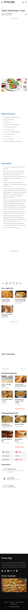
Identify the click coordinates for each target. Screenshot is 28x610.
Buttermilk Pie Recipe (19, 440)
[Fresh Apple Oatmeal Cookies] (7, 394)
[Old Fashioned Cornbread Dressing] (7, 419)
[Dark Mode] (23, 2)
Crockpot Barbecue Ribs (6, 440)
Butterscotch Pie (19, 424)
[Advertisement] (14, 33)
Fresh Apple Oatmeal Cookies (7, 400)
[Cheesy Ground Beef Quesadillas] (7, 309)
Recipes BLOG (13, 606)
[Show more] (20, 283)
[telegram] (16, 571)
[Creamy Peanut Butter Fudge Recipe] (21, 379)
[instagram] (13, 571)
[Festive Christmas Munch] (7, 379)
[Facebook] (6, 283)
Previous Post (5, 369)
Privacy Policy (19, 602)
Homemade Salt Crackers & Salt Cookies (19, 400)
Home (2, 7)
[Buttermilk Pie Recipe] (21, 434)
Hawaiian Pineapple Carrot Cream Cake (20, 300)
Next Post (23, 369)
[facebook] (2, 571)
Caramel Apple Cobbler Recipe (5, 300)
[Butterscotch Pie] (21, 419)
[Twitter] (10, 283)
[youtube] (8, 571)
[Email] (16, 283)
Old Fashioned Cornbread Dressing (6, 425)
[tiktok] (5, 571)
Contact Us (14, 604)
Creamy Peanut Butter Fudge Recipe (20, 385)
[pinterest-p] (11, 571)
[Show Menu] (2, 2)
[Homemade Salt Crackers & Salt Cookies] (21, 394)
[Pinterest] (13, 283)
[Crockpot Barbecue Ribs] (7, 434)
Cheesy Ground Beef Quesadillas (7, 314)
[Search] (26, 2)
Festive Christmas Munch (6, 385)
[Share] (26, 14)
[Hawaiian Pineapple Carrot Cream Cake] (21, 294)
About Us (11, 602)
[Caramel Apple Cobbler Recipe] (7, 294)
